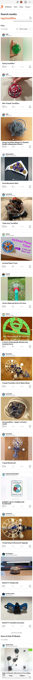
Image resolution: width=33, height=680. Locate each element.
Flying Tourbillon (8, 63)
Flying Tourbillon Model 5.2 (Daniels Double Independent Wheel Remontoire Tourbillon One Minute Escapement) (15, 143)
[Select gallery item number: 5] (19, 59)
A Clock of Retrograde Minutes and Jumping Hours (15, 343)
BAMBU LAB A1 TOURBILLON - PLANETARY (13, 503)
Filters (22, 675)
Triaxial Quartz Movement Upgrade (15, 543)
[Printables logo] (2, 7)
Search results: (9, 14)
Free (10, 675)
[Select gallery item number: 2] (16, 99)
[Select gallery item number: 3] (16, 59)
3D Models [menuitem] (8, 7)
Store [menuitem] (15, 7)
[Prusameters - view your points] (21, 2)
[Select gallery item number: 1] (13, 59)
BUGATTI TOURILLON (10, 583)
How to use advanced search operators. (22, 21)
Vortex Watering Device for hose (14, 303)
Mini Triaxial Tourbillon (10, 103)
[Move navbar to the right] (31, 7)
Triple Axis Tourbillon (10, 223)
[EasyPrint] (17, 2)
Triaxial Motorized (9, 463)
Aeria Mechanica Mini (10, 183)
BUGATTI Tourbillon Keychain (13, 623)
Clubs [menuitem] (21, 7)
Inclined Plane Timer (10, 263)
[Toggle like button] (3, 67)
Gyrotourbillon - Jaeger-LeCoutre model (14, 423)
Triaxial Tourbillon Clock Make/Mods (16, 383)
